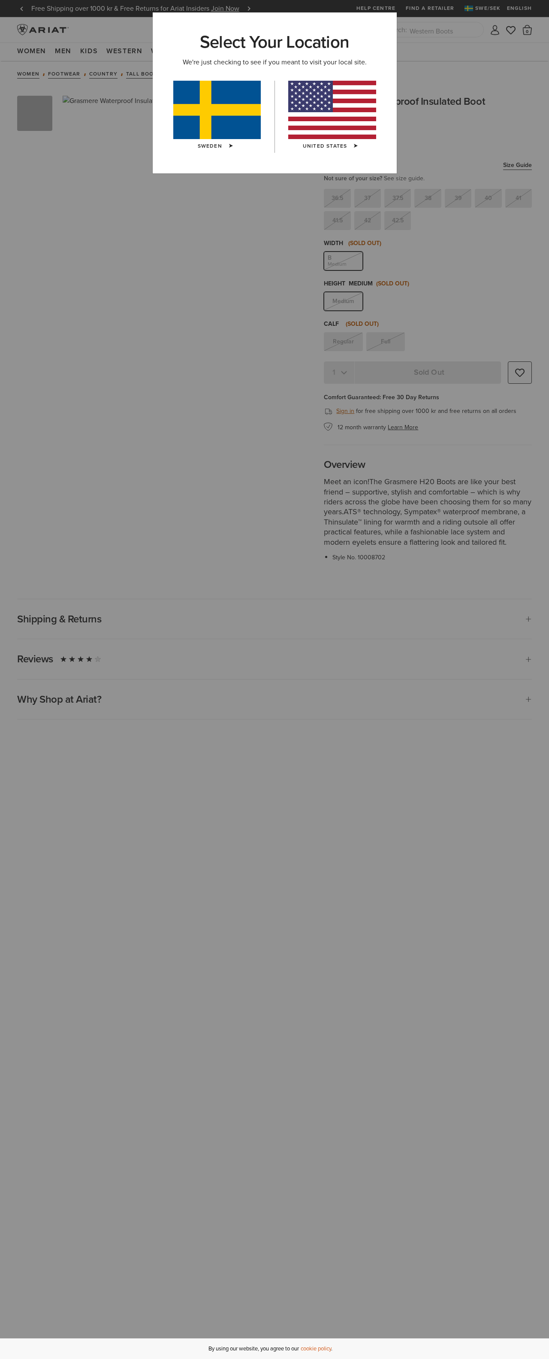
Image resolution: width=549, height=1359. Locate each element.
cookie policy (316, 1348)
